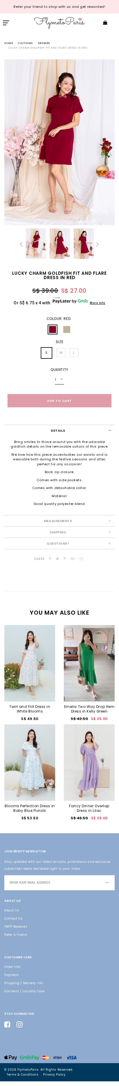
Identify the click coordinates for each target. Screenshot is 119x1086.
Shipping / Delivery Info (23, 983)
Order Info (12, 967)
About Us (11, 910)
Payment (11, 975)
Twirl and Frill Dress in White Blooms (29, 709)
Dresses (44, 43)
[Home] (59, 22)
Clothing (25, 43)
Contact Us (13, 918)
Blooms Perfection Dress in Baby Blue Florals (30, 808)
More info (97, 303)
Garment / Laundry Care (24, 991)
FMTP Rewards (15, 926)
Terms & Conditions (22, 1074)
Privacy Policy (54, 1074)
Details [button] (58, 430)
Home (8, 43)
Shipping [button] (58, 532)
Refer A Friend (15, 935)
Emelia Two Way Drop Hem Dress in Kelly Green (89, 709)
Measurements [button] (58, 521)
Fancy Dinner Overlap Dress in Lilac (89, 808)
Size (59, 342)
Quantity (59, 369)
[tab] (59, 430)
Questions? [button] (58, 543)
